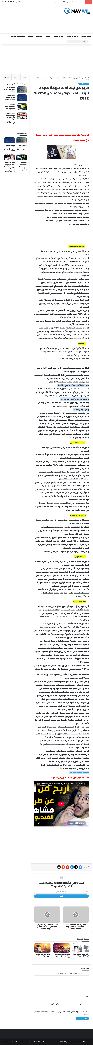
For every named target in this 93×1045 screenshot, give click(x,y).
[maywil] (77, 11)
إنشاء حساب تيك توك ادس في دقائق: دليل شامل (81, 955)
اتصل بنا (13, 36)
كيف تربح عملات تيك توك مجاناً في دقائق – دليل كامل (62, 956)
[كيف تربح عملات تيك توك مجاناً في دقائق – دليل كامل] (61, 948)
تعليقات (6, 77)
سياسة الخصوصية (6, 1042)
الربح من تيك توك (74, 78)
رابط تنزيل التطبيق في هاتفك (79, 772)
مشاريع (48, 36)
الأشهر (25, 77)
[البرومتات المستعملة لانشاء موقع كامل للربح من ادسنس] (22, 106)
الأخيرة (16, 77)
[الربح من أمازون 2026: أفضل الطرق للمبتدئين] (22, 89)
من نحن (23, 1042)
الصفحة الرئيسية (86, 36)
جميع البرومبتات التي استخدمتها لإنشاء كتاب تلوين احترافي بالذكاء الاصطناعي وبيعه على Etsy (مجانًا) (59, 2)
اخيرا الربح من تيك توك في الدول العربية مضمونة (43, 955)
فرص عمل (39, 36)
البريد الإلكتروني (84, 1004)
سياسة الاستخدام (16, 1042)
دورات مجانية (21, 36)
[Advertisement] (30, 18)
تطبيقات (30, 36)
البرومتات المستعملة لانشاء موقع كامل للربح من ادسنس (10, 107)
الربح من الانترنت (58, 36)
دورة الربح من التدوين (73, 36)
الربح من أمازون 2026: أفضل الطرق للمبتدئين (9, 89)
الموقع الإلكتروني (55, 1004)
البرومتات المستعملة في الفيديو (17, 84)
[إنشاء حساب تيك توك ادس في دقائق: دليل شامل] (80, 948)
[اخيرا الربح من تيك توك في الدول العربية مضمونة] (42, 948)
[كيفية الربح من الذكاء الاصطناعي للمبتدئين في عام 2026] (22, 97)
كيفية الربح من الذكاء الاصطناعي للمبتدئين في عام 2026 (10, 98)
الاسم (87, 996)
